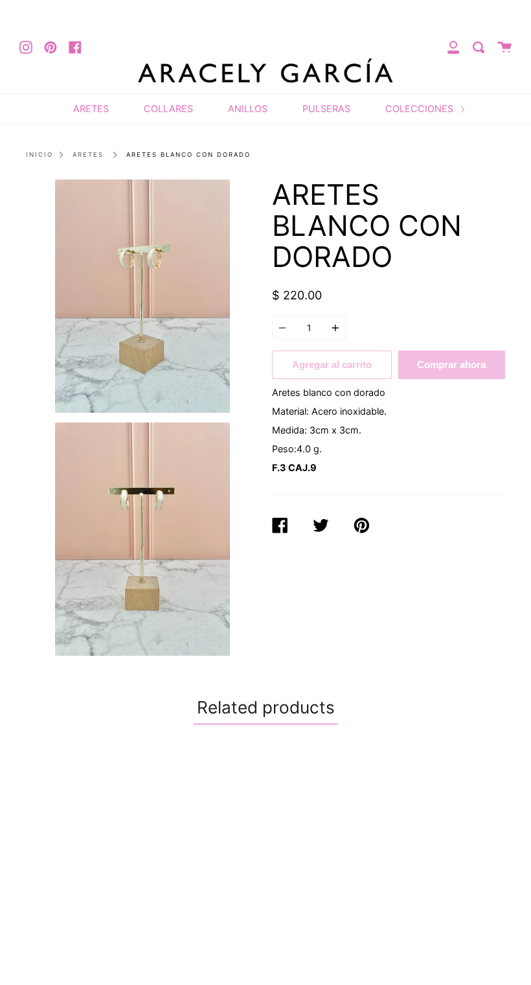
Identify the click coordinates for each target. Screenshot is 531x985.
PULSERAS (326, 108)
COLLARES (168, 108)
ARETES (91, 108)
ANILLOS (247, 108)
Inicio (39, 154)
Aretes (88, 154)
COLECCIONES (420, 108)
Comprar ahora (451, 364)
